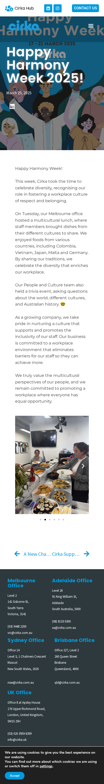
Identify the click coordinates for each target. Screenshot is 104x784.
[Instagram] (58, 8)
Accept (14, 776)
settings (46, 766)
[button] (91, 25)
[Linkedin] (48, 8)
